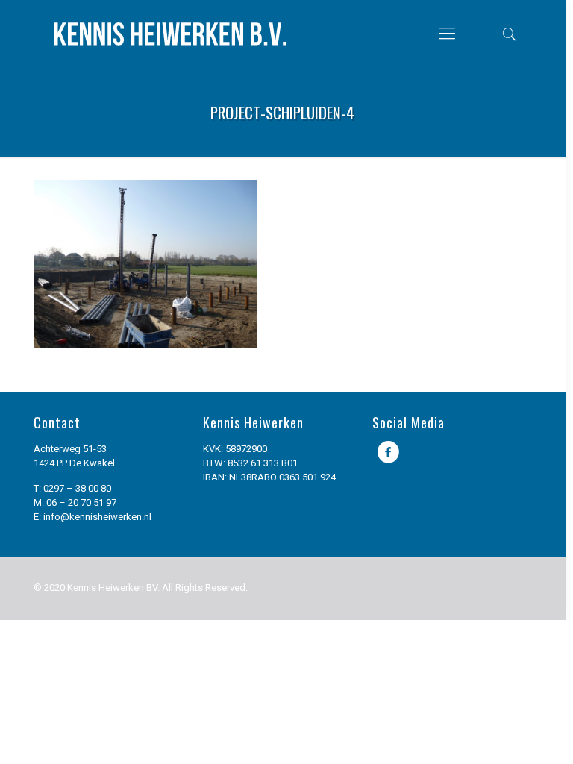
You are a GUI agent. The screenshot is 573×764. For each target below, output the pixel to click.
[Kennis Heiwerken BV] (169, 33)
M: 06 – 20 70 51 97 (75, 502)
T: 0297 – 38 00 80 (72, 488)
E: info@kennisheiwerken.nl (92, 516)
